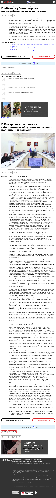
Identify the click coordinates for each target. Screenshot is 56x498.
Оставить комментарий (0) (44, 56)
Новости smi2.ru (6, 117)
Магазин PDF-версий (36, 459)
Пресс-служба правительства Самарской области (19, 169)
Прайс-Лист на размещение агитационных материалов (25, 463)
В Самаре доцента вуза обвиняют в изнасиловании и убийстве (22, 96)
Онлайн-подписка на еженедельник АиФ (21, 461)
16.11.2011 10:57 (4, 5)
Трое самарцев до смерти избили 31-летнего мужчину (28, 51)
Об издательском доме (17, 459)
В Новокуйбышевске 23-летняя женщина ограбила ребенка (21, 87)
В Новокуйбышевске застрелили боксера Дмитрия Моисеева (22, 82)
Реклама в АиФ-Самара (38, 461)
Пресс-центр (27, 459)
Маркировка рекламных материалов (21, 464)
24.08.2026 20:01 (5, 121)
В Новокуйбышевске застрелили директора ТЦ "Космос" (20, 92)
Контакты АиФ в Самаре (44, 463)
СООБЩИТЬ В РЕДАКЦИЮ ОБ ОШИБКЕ (39, 464)
